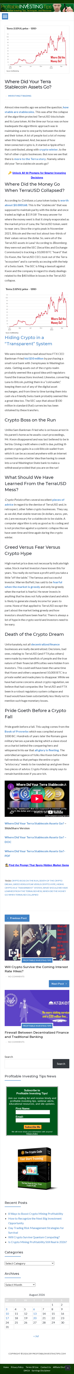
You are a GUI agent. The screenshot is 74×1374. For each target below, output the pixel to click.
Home (6, 1367)
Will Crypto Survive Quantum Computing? (34, 1237)
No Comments (16, 976)
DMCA (27, 1370)
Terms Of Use (32, 1367)
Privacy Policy (17, 1367)
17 (7, 1318)
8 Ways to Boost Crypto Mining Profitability (35, 1213)
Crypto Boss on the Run (24, 880)
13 (34, 1313)
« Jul (36, 1336)
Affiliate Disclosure (62, 1367)
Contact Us (46, 1367)
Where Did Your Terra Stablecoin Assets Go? (34, 823)
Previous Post (18, 918)
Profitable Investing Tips (37, 960)
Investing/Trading (19, 95)
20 (34, 1318)
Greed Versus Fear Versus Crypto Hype (34, 884)
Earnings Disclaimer (41, 1370)
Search (9, 1056)
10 (7, 1313)
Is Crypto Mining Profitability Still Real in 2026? (37, 1242)
